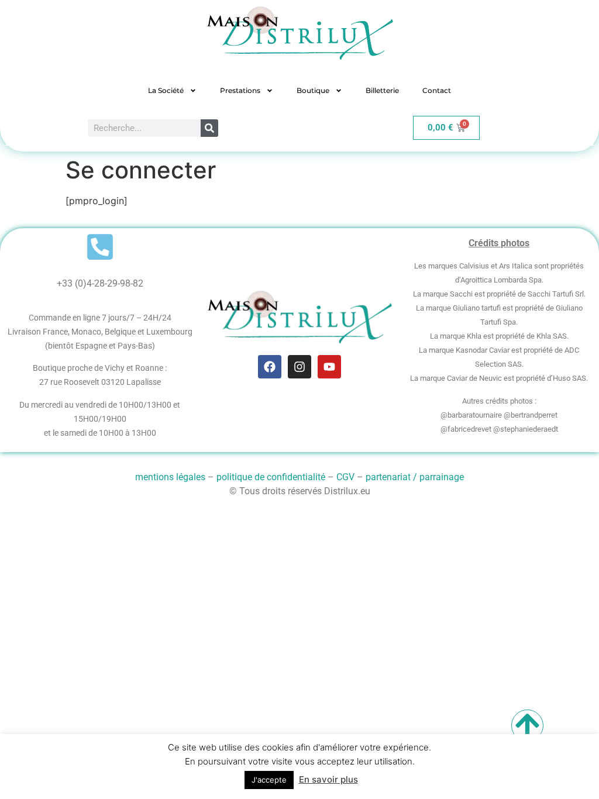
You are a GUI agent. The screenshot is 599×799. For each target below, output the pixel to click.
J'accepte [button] (269, 779)
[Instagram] (299, 366)
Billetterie (382, 90)
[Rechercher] (209, 128)
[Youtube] (329, 366)
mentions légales (170, 477)
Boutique (313, 90)
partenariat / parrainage (415, 477)
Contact (436, 90)
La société (166, 90)
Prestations (240, 90)
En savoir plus (328, 779)
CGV (345, 477)
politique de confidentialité (270, 477)
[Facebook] (269, 366)
